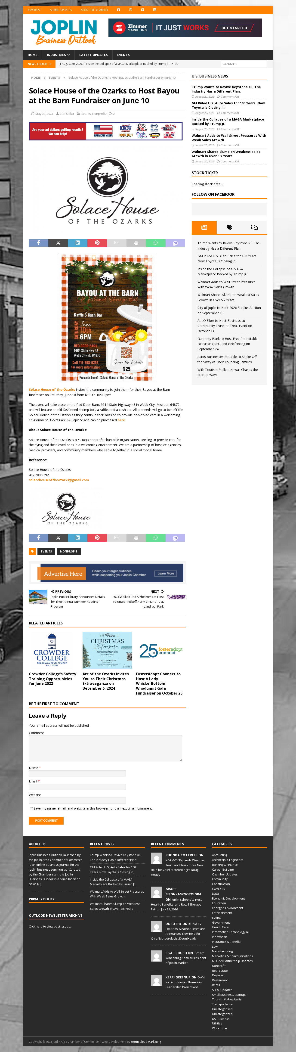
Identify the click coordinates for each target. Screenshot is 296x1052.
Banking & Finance (225, 865)
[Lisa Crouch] (156, 959)
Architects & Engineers (227, 860)
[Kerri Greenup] (156, 983)
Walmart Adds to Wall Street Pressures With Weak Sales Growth (229, 137)
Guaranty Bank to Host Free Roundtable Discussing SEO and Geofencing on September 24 (227, 343)
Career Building (223, 869)
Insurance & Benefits (226, 942)
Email (33, 781)
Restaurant (220, 980)
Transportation (222, 1004)
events (46, 551)
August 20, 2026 (204, 96)
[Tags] (229, 227)
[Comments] (254, 227)
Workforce (219, 1028)
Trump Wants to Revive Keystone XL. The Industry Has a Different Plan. (226, 89)
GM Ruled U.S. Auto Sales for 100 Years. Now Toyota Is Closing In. (228, 105)
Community (220, 879)
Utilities (217, 1023)
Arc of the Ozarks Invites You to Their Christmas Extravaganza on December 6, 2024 (106, 681)
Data (215, 893)
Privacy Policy (42, 899)
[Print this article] (136, 243)
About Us (37, 844)
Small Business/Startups (229, 995)
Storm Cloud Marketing (146, 1042)
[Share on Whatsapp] (155, 243)
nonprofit (68, 551)
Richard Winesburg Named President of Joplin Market (186, 958)
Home (32, 55)
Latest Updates (93, 55)
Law (215, 946)
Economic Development (228, 898)
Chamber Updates (225, 874)
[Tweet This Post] (58, 243)
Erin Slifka (67, 114)
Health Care (220, 927)
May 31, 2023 (44, 114)
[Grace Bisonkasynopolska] (156, 895)
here (121, 420)
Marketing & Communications (232, 956)
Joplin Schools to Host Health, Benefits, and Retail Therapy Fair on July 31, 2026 (176, 904)
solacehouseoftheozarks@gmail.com (59, 480)
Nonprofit (99, 114)
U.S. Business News (210, 76)
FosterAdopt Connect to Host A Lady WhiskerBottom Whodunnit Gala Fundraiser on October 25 (159, 683)
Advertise (34, 10)
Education (219, 903)
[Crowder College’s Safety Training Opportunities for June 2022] (54, 650)
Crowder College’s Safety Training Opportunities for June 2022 (52, 678)
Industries (56, 55)
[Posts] (204, 227)
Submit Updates (61, 10)
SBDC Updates (222, 990)
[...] (39, 884)
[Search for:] (244, 63)
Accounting (219, 855)
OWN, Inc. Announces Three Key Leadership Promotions (185, 982)
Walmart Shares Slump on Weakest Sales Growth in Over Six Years (226, 153)
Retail (216, 985)
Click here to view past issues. (50, 926)
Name (34, 768)
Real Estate (220, 970)
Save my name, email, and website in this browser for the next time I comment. (93, 808)
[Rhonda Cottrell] (156, 861)
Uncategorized (222, 1014)
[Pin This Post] (97, 243)
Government (221, 922)
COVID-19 (218, 889)
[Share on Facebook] (38, 243)
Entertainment (222, 913)
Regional (218, 975)
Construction (221, 884)
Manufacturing (222, 951)
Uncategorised (222, 1009)
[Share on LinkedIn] (77, 243)
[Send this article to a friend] (116, 243)
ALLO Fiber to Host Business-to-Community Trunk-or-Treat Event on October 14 (224, 325)
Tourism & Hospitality (227, 999)
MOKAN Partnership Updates (232, 961)
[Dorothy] (156, 930)
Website (35, 795)
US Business (221, 1019)
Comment (36, 733)
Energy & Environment (227, 908)
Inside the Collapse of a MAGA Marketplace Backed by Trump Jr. (228, 121)
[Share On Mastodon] (175, 243)
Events (123, 55)
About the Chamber (94, 10)
